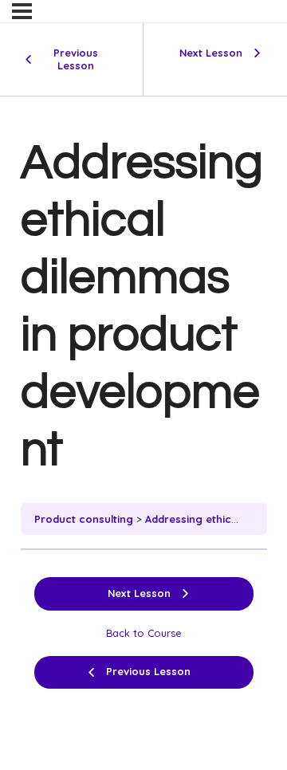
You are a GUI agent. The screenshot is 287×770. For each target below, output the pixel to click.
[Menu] (22, 11)
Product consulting (83, 519)
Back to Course (144, 633)
